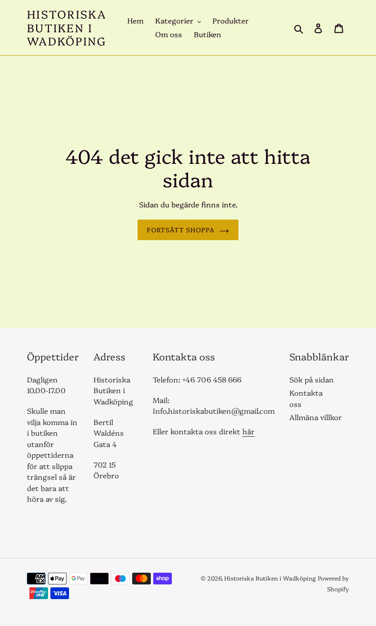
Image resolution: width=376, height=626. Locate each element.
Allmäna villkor (315, 417)
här (248, 431)
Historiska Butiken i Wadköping (67, 27)
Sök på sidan (311, 379)
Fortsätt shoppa (181, 229)
